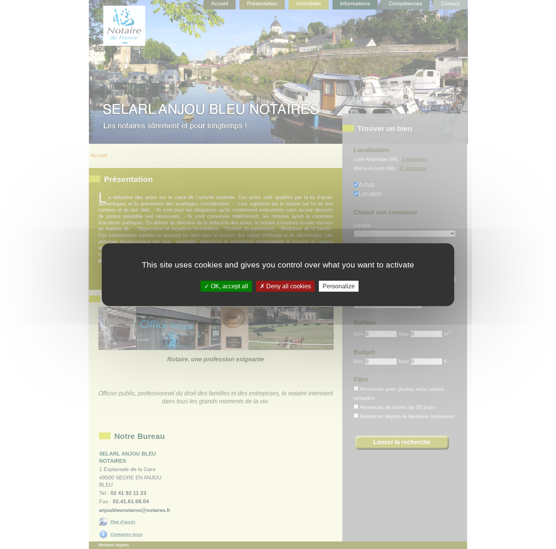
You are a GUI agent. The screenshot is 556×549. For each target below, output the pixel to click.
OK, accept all (228, 286)
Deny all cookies (288, 286)
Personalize (339, 286)
